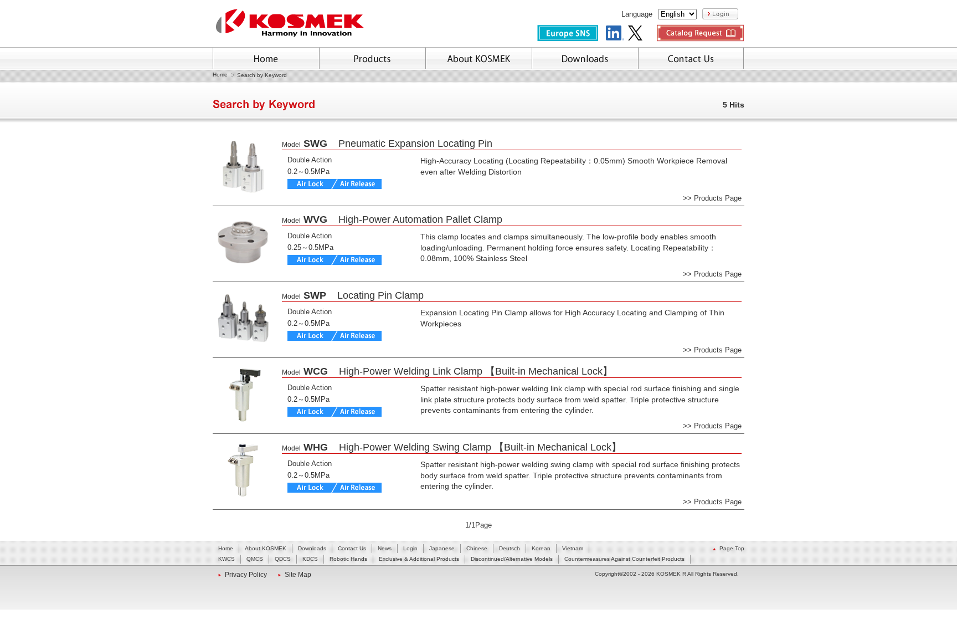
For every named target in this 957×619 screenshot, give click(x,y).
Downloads (312, 548)
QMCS (254, 559)
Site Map (298, 575)
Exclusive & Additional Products (419, 559)
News (385, 548)
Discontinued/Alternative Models (512, 559)
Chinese (476, 548)
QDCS (283, 559)
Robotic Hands (348, 559)
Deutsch (509, 548)
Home (220, 75)
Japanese (442, 548)
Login (410, 548)
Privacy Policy (246, 575)
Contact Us (352, 548)
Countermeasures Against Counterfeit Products (624, 559)
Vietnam (572, 548)
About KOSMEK (265, 548)
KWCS (226, 559)
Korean (541, 548)
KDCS (310, 559)
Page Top (731, 548)
